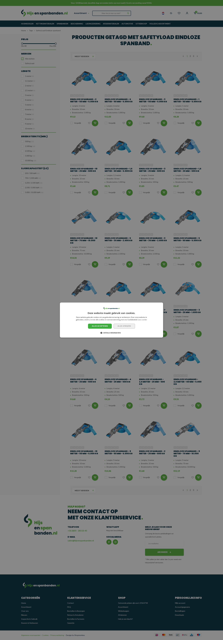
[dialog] (111, 320)
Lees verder (142, 320)
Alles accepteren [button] (100, 326)
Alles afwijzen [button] (124, 326)
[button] (111, 332)
